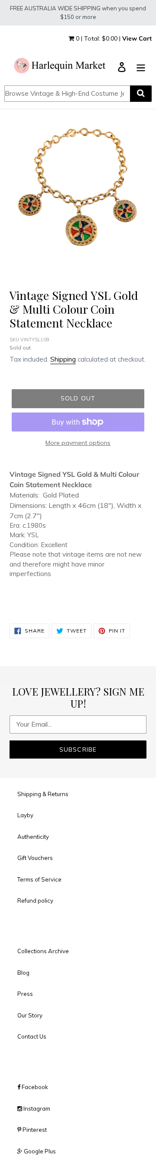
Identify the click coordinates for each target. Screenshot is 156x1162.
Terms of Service (39, 879)
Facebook (34, 1086)
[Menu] (140, 66)
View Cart (137, 38)
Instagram (36, 1108)
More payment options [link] (78, 443)
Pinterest (34, 1129)
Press (25, 993)
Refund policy (35, 900)
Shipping (63, 359)
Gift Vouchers (35, 857)
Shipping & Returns (42, 793)
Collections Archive (43, 951)
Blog (23, 972)
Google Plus (39, 1151)
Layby (25, 815)
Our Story (29, 1015)
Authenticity (33, 836)
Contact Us (31, 1036)
